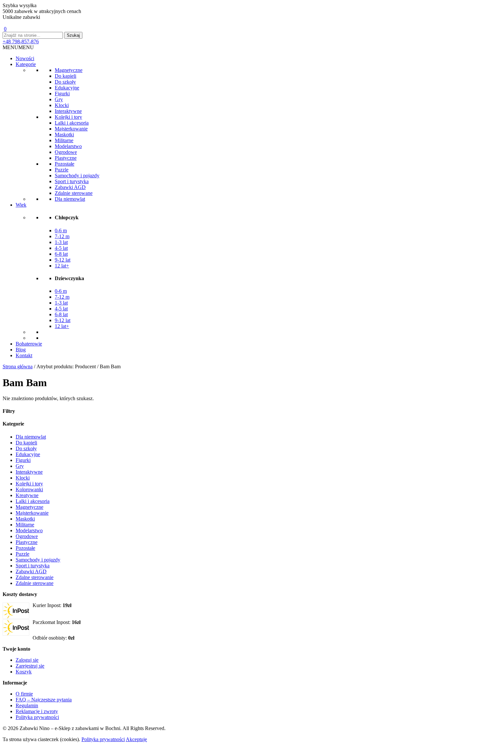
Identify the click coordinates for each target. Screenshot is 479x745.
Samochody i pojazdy (77, 175)
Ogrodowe (66, 152)
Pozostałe (64, 164)
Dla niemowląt (70, 199)
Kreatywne (27, 495)
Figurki (62, 93)
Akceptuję (136, 739)
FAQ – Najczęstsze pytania (44, 699)
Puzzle (61, 169)
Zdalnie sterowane (74, 193)
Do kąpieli (65, 76)
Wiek (21, 205)
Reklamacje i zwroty (37, 711)
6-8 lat (61, 254)
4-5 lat (61, 248)
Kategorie (26, 64)
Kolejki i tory (68, 117)
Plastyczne (66, 158)
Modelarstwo (68, 146)
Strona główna (18, 366)
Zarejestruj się (30, 666)
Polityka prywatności (37, 717)
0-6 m (61, 230)
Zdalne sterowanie (34, 577)
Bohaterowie (29, 343)
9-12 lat (62, 260)
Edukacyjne (67, 87)
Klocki (62, 105)
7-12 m (62, 236)
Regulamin (27, 705)
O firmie (24, 694)
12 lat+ (62, 265)
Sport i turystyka (72, 181)
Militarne (64, 140)
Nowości (25, 58)
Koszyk (24, 671)
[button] (18, 47)
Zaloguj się (27, 660)
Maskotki (64, 134)
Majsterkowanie (71, 128)
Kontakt (24, 355)
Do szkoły (65, 82)
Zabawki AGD (70, 187)
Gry (59, 99)
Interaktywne (68, 111)
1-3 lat (61, 242)
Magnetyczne (68, 70)
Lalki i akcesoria (72, 123)
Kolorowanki (29, 489)
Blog (21, 349)
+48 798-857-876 (21, 41)
